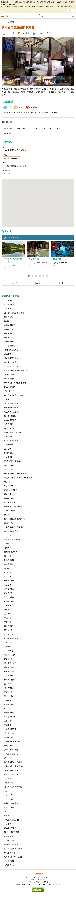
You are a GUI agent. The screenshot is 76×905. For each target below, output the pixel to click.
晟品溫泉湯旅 (9, 783)
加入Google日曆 (44, 33)
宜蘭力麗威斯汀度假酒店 (14, 527)
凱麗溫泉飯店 (9, 523)
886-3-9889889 (10, 158)
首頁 (4, 22)
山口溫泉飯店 (9, 469)
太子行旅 (7, 482)
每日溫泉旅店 (9, 486)
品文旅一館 (8, 795)
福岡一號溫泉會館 (11, 638)
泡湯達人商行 (9, 758)
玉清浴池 (7, 449)
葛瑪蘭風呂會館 (10, 420)
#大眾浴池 (47, 128)
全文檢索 (73, 16)
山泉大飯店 (8, 424)
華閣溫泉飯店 (9, 329)
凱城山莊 (7, 354)
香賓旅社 (7, 622)
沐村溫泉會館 (9, 807)
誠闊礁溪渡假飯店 (11, 770)
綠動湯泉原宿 (9, 737)
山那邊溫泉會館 (10, 865)
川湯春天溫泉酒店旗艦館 (14, 787)
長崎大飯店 (8, 333)
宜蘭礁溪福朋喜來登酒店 (14, 766)
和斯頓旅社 (8, 436)
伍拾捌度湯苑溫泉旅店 (13, 849)
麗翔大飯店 (8, 453)
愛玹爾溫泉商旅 (10, 733)
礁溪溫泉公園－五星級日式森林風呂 (18, 478)
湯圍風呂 (7, 548)
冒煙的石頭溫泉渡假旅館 (14, 461)
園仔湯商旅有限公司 (12, 741)
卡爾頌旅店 (8, 746)
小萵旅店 (7, 610)
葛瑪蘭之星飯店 (10, 828)
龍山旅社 (7, 556)
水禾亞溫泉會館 (10, 511)
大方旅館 (7, 642)
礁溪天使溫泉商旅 (11, 531)
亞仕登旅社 (8, 630)
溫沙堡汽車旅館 (10, 465)
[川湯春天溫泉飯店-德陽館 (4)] (47, 81)
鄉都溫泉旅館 (9, 717)
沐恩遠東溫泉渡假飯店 (13, 820)
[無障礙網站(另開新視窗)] (38, 891)
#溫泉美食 (34, 128)
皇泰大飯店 (8, 317)
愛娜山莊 (7, 700)
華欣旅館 (7, 618)
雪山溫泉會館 (9, 428)
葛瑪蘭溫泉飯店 (10, 840)
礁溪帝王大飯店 (10, 362)
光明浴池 (7, 605)
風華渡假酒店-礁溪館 (12, 832)
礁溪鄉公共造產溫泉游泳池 (14, 519)
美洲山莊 (7, 725)
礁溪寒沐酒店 (9, 564)
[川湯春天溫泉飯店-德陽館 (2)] (11, 81)
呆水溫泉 (7, 816)
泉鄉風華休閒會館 (11, 408)
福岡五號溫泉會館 (11, 441)
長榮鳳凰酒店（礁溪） (13, 432)
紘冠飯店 (7, 321)
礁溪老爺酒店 (9, 325)
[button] (29, 276)
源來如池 (7, 494)
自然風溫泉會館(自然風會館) (15, 474)
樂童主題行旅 (9, 589)
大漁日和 (7, 779)
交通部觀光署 (38, 873)
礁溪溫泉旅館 (9, 704)
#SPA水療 (21, 128)
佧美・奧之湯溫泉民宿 (13, 506)
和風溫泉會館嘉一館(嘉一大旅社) (17, 370)
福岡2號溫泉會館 (11, 552)
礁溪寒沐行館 (9, 560)
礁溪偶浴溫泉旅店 (11, 774)
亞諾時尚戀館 (9, 379)
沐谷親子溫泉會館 (11, 803)
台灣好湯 (38, 16)
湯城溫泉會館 (9, 667)
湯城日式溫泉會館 (11, 350)
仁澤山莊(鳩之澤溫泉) (12, 502)
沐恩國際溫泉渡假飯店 (13, 762)
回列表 (38, 283)
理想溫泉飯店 (9, 634)
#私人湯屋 (8, 134)
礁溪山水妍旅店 (10, 416)
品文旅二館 (8, 799)
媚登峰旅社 (8, 659)
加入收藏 (26, 33)
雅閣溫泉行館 (9, 342)
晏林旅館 (7, 614)
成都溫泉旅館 (9, 581)
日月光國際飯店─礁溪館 (13, 395)
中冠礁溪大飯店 (10, 375)
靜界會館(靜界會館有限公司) (15, 383)
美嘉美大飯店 (9, 337)
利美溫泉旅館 (9, 601)
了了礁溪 (7, 824)
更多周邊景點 (12, 238)
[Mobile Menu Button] (3, 15)
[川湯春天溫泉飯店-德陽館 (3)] (29, 81)
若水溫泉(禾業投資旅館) (13, 539)
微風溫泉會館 (9, 680)
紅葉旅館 (7, 708)
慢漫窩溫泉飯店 (10, 663)
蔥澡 (6, 791)
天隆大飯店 (8, 300)
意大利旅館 (8, 577)
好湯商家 (11, 22)
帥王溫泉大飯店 (10, 346)
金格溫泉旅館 (9, 498)
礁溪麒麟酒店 (9, 836)
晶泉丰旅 (7, 399)
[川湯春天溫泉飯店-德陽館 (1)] (38, 56)
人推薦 (11, 33)
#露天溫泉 (60, 128)
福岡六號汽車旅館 (11, 750)
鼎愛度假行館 (9, 861)
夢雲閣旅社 (8, 692)
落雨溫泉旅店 (9, 676)
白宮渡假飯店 (9, 812)
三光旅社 (7, 309)
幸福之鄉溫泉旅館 (11, 754)
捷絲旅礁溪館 (9, 387)
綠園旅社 (7, 572)
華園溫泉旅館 (9, 713)
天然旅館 (7, 721)
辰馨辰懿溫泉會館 (11, 844)
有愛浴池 (7, 585)
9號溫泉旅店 (9, 391)
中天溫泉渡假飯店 (11, 403)
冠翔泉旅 (7, 568)
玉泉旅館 (7, 535)
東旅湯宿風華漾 (10, 729)
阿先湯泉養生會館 (11, 358)
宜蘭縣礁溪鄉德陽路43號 (14, 150)
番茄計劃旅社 (9, 696)
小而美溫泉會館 (10, 671)
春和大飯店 (8, 445)
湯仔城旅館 (8, 688)
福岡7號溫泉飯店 (11, 490)
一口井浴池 (8, 651)
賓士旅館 (7, 684)
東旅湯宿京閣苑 (10, 853)
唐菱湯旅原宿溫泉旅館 (13, 857)
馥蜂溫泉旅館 (9, 655)
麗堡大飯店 (8, 626)
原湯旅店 (7, 515)
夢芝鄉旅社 (8, 593)
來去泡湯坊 (8, 457)
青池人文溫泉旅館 (11, 366)
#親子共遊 (8, 128)
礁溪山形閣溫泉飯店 (12, 412)
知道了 (71, 10)
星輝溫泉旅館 (9, 597)
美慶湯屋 (7, 544)
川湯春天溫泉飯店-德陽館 (14, 166)
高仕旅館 (7, 647)
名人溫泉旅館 (9, 305)
